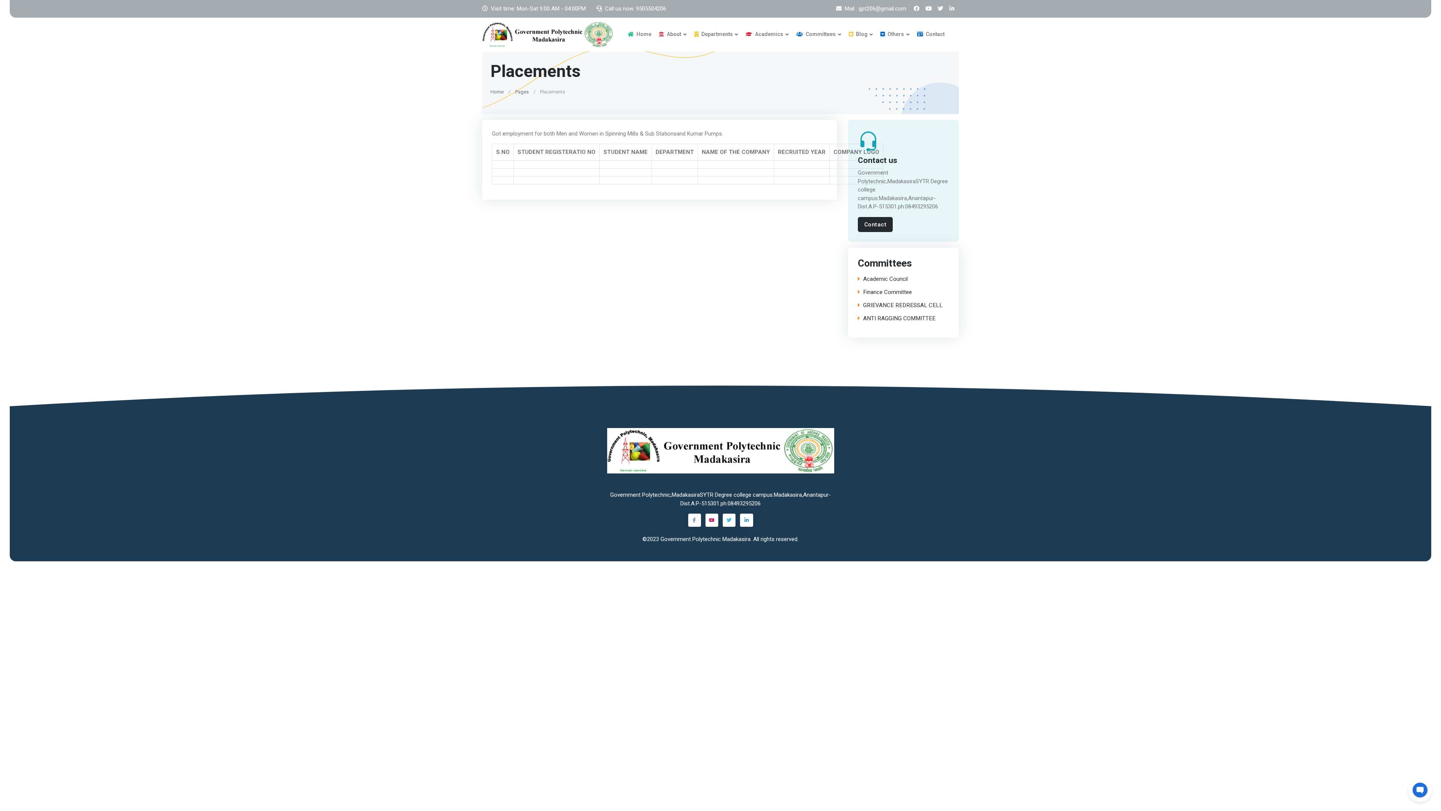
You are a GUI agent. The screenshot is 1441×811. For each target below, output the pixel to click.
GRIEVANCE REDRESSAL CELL (903, 305)
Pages (522, 91)
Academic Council (885, 279)
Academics (768, 34)
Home (643, 34)
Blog (861, 34)
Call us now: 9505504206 (635, 8)
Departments (716, 34)
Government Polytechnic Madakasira (705, 539)
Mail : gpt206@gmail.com (875, 8)
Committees (820, 34)
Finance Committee (887, 292)
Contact (935, 34)
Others (895, 34)
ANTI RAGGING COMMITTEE (899, 318)
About (673, 34)
